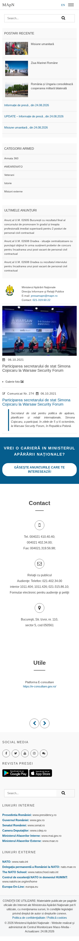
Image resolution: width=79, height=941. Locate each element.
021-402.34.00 (52, 581)
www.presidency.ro (44, 815)
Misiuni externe (13, 191)
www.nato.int (20, 861)
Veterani (9, 174)
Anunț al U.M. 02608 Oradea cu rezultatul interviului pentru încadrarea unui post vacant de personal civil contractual (35, 266)
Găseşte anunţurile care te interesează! (39, 469)
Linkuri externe (19, 852)
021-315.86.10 (58, 586)
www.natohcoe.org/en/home (19, 881)
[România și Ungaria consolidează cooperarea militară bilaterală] (16, 89)
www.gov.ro (37, 820)
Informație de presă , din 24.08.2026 (26, 105)
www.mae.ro (50, 840)
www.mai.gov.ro (51, 835)
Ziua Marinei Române (44, 62)
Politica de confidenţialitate (28, 917)
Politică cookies (57, 917)
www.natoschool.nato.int (43, 872)
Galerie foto (13, 381)
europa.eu (32, 886)
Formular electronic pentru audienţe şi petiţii (39, 592)
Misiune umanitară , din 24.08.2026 (26, 127)
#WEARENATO (13, 166)
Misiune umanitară (42, 44)
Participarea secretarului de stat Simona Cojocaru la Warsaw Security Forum (36, 402)
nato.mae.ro (68, 866)
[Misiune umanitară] (16, 48)
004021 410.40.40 (42, 536)
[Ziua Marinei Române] (16, 68)
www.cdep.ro (37, 830)
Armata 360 (11, 158)
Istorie (8, 183)
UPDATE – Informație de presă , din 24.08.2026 (33, 116)
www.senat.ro (36, 825)
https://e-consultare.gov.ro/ (39, 686)
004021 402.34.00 (39, 542)
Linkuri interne (18, 805)
